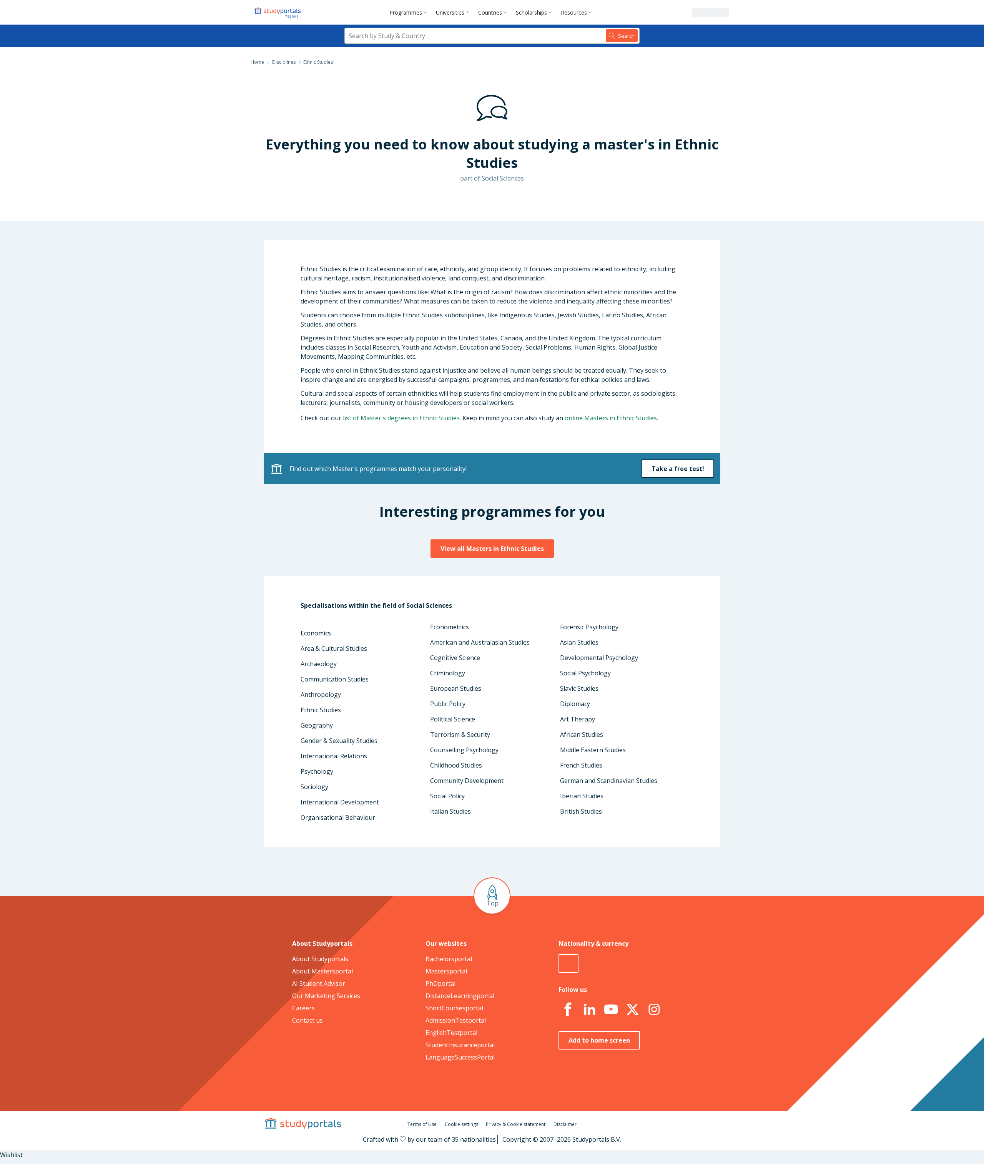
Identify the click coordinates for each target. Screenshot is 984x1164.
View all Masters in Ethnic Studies (492, 548)
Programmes (405, 12)
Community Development (467, 780)
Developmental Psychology (599, 657)
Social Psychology (585, 673)
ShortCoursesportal (454, 1008)
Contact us (307, 1020)
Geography (317, 725)
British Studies (581, 811)
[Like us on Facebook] (567, 1009)
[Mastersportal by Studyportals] (278, 12)
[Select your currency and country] (568, 963)
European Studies (455, 688)
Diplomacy (575, 704)
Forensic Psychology (589, 627)
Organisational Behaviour (338, 817)
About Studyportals (320, 959)
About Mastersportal (322, 971)
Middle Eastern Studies (593, 750)
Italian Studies (450, 811)
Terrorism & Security (460, 734)
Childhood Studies (456, 765)
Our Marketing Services (326, 996)
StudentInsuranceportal (460, 1045)
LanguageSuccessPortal (460, 1057)
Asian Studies (579, 642)
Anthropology (321, 694)
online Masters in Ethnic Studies (611, 418)
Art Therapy (577, 719)
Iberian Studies (581, 796)
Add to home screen (599, 1040)
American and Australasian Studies (480, 642)
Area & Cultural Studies (334, 648)
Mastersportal (446, 971)
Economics (316, 633)
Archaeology (319, 664)
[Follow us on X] (632, 1009)
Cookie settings (461, 1124)
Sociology (314, 787)
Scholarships (531, 12)
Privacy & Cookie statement (515, 1124)
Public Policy (447, 704)
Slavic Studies (579, 688)
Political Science (452, 719)
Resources (574, 12)
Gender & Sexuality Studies (339, 740)
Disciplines (284, 62)
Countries (490, 12)
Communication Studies (335, 679)
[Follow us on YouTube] (611, 1009)
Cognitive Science (455, 657)
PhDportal (440, 983)
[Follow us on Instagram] (654, 1009)
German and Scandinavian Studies (608, 780)
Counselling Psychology (464, 750)
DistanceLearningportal (460, 996)
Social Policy (447, 796)
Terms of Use (422, 1124)
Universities (450, 12)
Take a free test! (678, 468)
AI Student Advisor (318, 983)
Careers (303, 1008)
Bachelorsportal (449, 959)
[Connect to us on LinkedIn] (589, 1009)
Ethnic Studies (321, 710)
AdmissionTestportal (456, 1020)
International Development (340, 802)
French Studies (581, 765)
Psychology (317, 771)
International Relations (334, 756)
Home (257, 62)
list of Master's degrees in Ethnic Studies (401, 418)
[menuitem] (409, 12)
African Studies (581, 734)
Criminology (447, 673)
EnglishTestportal (451, 1032)
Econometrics (449, 627)
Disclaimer (565, 1124)
